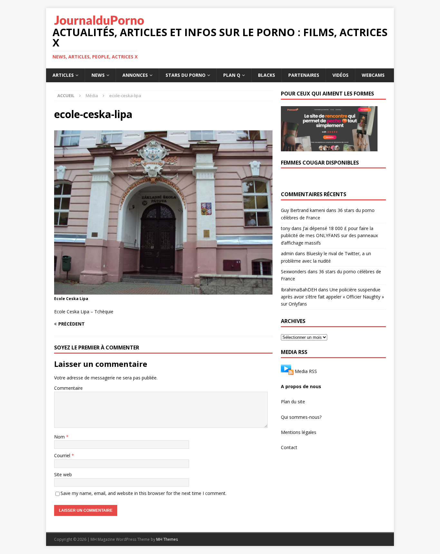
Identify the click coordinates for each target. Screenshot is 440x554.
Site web (63, 474)
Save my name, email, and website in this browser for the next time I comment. (143, 493)
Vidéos (340, 75)
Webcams (373, 75)
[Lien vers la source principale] (287, 371)
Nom (60, 437)
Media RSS (306, 371)
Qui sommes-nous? (301, 417)
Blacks (266, 75)
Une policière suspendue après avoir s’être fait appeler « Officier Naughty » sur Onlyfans (332, 297)
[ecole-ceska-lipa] (163, 290)
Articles (63, 75)
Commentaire (68, 388)
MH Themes (167, 539)
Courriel (63, 455)
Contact (289, 447)
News (98, 75)
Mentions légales (298, 432)
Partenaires (303, 75)
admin (287, 253)
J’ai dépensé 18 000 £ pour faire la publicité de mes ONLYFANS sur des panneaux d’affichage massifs (329, 235)
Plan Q (231, 75)
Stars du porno (186, 75)
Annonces (135, 75)
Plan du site (293, 401)
